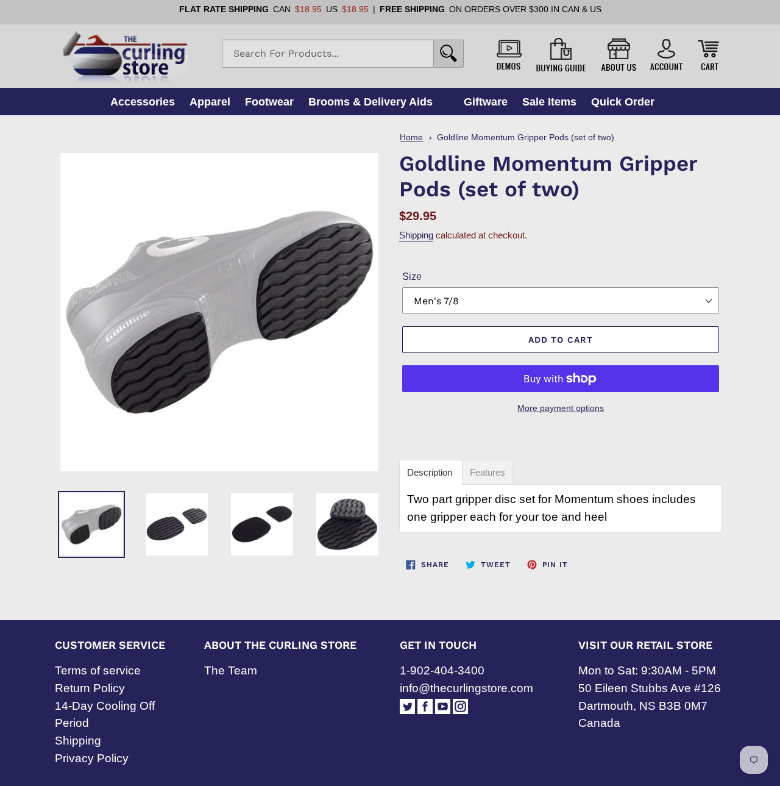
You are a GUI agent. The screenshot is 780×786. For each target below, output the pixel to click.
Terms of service (98, 670)
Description (431, 472)
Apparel (210, 101)
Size (412, 276)
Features (487, 472)
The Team (230, 670)
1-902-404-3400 (442, 670)
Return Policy (90, 688)
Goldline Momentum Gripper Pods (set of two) (525, 137)
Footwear (269, 101)
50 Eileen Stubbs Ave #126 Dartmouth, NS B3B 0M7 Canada (649, 706)
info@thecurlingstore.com (466, 688)
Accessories (142, 101)
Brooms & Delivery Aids (370, 101)
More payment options (560, 408)
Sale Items (549, 101)
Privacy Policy (92, 758)
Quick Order (622, 101)
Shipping (416, 235)
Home (411, 137)
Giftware (486, 101)
